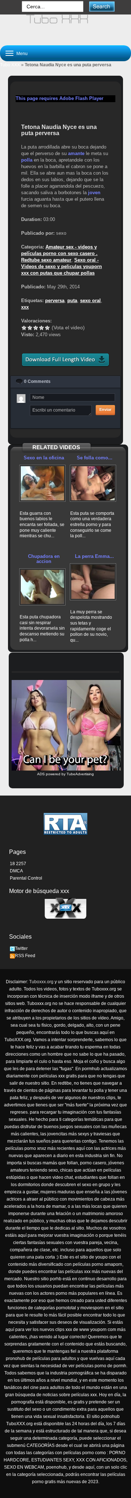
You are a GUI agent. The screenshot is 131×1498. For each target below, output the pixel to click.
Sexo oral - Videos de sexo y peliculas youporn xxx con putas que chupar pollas (61, 266)
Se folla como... (94, 457)
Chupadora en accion (44, 559)
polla (26, 160)
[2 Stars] (30, 328)
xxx (25, 307)
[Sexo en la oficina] (42, 483)
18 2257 (18, 863)
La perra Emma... (94, 556)
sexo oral (90, 300)
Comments (37, 381)
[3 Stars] (36, 328)
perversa (54, 300)
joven (94, 192)
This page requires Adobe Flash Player (59, 98)
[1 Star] (24, 328)
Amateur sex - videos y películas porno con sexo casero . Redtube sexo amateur (59, 253)
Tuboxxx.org (41, 981)
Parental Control (26, 878)
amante (76, 153)
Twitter (21, 948)
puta (72, 300)
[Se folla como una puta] (93, 483)
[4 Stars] (41, 328)
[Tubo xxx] (65, 26)
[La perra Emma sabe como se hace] (93, 582)
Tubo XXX (10, 64)
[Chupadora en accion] (42, 587)
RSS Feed (25, 955)
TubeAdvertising (80, 774)
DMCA (16, 870)
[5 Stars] (47, 328)
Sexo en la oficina (44, 457)
